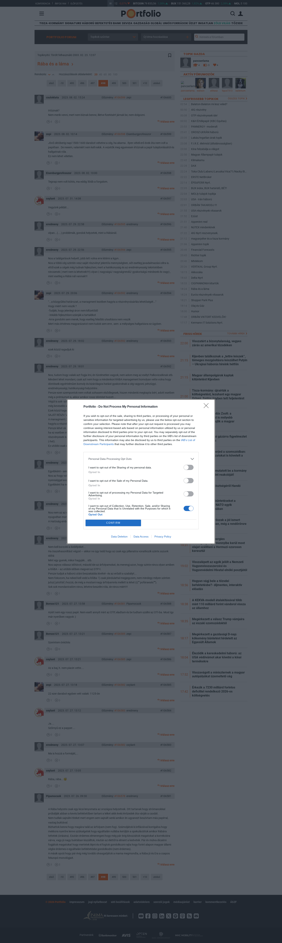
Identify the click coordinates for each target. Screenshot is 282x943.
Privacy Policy (162, 536)
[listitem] (141, 459)
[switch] (189, 467)
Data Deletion (119, 536)
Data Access (141, 536)
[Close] (207, 407)
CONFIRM (113, 522)
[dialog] (141, 471)
